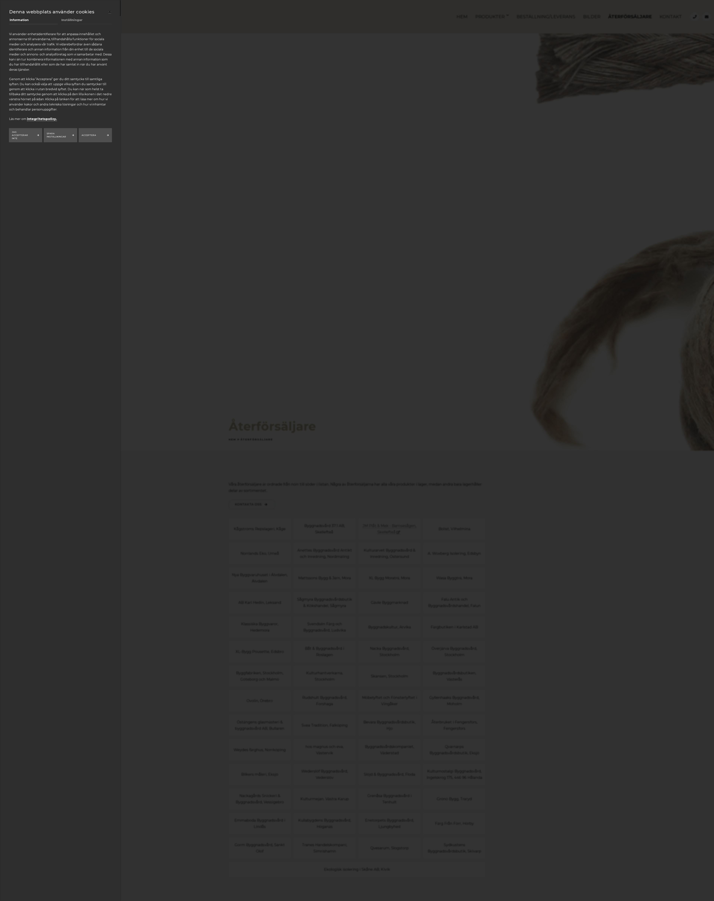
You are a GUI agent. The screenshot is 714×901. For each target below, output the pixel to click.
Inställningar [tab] (72, 20)
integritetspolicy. (42, 119)
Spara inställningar (56, 135)
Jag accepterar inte (20, 135)
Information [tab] (19, 20)
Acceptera (89, 135)
